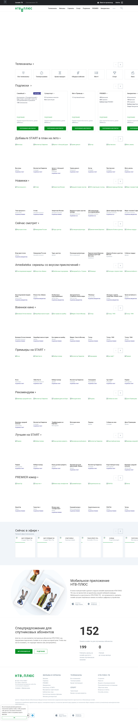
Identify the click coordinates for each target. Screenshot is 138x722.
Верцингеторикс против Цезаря (78, 211)
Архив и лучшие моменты (78, 693)
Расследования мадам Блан (23, 295)
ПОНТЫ (108, 507)
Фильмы (62, 8)
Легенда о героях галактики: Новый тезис (114, 295)
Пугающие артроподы (77, 253)
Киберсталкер (56, 380)
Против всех (110, 168)
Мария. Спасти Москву (77, 337)
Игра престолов (20, 253)
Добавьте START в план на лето (37, 138)
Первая (17, 464)
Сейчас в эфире (26, 530)
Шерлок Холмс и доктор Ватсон (114, 253)
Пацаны (90, 422)
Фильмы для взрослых (50, 696)
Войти (118, 2)
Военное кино (24, 307)
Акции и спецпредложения (106, 683)
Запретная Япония (58, 210)
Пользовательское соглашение (107, 685)
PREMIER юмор (25, 477)
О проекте (18, 688)
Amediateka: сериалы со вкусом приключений (46, 264)
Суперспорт (48, 93)
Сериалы (70, 8)
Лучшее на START (27, 434)
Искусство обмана (39, 295)
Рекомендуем (24, 392)
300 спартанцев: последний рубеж (94, 211)
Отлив (35, 210)
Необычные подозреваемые (57, 295)
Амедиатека (105, 8)
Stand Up (18, 507)
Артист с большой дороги (58, 169)
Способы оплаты (103, 692)
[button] (115, 64)
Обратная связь (25, 688)
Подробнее (41, 651)
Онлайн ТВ (19, 2)
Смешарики (92, 380)
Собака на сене (111, 422)
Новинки (21, 180)
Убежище (91, 295)
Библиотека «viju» (48, 692)
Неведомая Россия (39, 253)
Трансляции (74, 691)
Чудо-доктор (56, 253)
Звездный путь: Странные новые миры (77, 295)
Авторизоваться (24, 651)
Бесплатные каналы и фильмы (52, 694)
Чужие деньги (74, 168)
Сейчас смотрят (26, 223)
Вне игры (18, 168)
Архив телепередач (76, 683)
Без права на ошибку (58, 337)
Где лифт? (109, 380)
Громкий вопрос (75, 507)
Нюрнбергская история (41, 337)
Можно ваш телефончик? (56, 508)
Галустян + (36, 507)
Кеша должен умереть (59, 464)
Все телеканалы (75, 678)
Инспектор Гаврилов (40, 168)
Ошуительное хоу (94, 507)
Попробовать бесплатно (28, 128)
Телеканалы (52, 8)
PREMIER (95, 8)
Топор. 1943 (110, 337)
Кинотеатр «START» (49, 687)
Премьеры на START (29, 349)
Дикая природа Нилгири (114, 210)
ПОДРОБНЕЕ (21, 117)
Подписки (22, 85)
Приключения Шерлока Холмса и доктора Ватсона (96, 254)
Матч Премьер (77, 93)
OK (14, 717)
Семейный (20, 93)
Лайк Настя (37, 380)
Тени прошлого (20, 210)
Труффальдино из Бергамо (58, 423)
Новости (100, 680)
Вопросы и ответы (103, 689)
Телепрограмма (75, 680)
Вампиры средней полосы (21, 423)
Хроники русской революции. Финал (76, 465)
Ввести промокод (106, 2)
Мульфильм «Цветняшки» (51, 689)
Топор (90, 337)
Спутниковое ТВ (31, 2)
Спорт (78, 8)
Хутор (90, 168)
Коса (16, 380)
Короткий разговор (112, 464)
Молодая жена (75, 422)
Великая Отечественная (23, 337)
